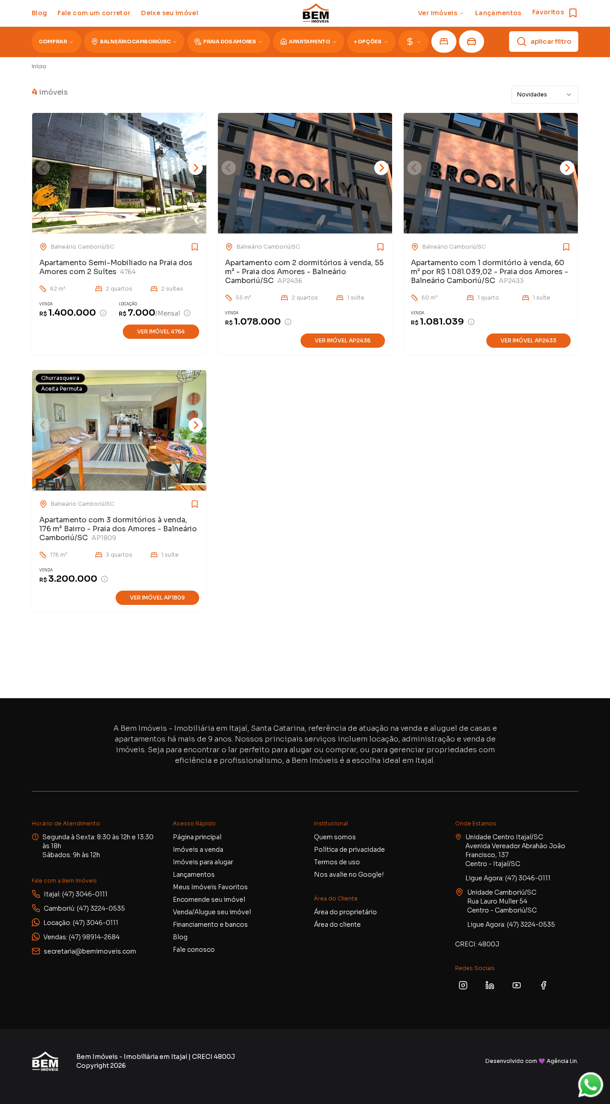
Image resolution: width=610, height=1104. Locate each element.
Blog (39, 13)
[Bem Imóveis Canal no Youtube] (517, 985)
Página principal (197, 837)
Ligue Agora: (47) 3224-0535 (511, 925)
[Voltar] (43, 168)
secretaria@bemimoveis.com (90, 951)
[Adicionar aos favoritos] (181, 247)
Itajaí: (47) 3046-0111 (76, 894)
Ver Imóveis (437, 13)
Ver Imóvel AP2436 (343, 340)
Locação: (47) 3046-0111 (80, 923)
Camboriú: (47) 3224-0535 (84, 908)
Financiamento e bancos (210, 925)
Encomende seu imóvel (209, 900)
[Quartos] (443, 41)
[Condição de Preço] (103, 313)
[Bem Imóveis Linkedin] (490, 985)
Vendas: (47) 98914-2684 (81, 937)
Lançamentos (498, 13)
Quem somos (335, 837)
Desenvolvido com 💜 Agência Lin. (531, 1061)
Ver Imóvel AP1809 (157, 597)
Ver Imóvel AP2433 (528, 340)
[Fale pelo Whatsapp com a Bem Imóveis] (591, 1085)
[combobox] (544, 95)
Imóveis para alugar (203, 862)
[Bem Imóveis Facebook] (543, 985)
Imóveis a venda (198, 850)
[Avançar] (195, 168)
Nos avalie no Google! (349, 875)
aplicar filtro (551, 41)
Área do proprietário (345, 912)
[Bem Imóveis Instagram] (463, 985)
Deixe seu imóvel (169, 13)
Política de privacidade (349, 850)
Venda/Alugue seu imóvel (212, 912)
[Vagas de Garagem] (471, 41)
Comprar (53, 41)
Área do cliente (337, 925)
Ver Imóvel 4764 (161, 331)
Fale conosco (194, 950)
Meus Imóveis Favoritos (210, 887)
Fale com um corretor (94, 13)
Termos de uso (337, 862)
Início (39, 66)
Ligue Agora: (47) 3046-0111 (508, 878)
